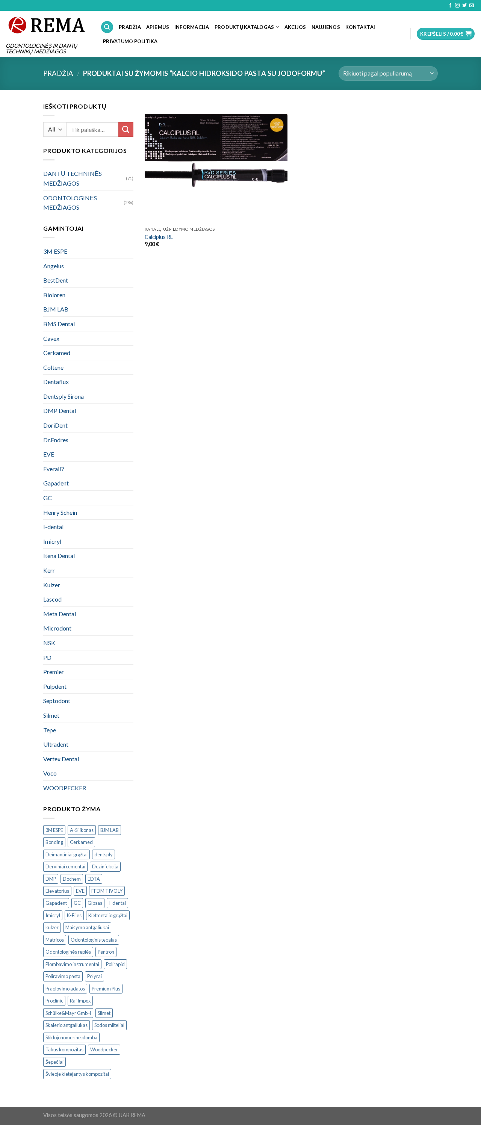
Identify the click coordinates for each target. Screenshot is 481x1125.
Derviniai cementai (65, 866)
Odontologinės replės (68, 952)
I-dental (53, 526)
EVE (48, 454)
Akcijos (295, 27)
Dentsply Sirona (63, 396)
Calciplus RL (159, 237)
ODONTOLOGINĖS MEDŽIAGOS (70, 202)
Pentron (106, 952)
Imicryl (52, 541)
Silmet (51, 715)
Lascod (52, 599)
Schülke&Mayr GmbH (68, 1013)
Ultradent (55, 744)
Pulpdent (55, 686)
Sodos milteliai (109, 1025)
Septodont (56, 700)
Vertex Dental (61, 758)
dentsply (103, 854)
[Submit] (125, 129)
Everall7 (53, 468)
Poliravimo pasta (62, 976)
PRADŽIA (130, 27)
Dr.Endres (55, 439)
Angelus (53, 265)
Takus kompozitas (64, 1049)
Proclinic (54, 1001)
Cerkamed (56, 352)
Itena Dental (59, 555)
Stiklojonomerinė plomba (71, 1037)
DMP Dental (59, 410)
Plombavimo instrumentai (72, 964)
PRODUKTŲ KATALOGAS (244, 27)
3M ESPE (55, 251)
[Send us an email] (471, 5)
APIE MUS (157, 27)
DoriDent (55, 425)
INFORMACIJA (191, 27)
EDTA (94, 879)
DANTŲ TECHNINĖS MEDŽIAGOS (72, 178)
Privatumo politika (130, 41)
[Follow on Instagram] (457, 5)
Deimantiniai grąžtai (66, 854)
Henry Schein (60, 512)
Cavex (51, 338)
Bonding (54, 842)
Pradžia (58, 73)
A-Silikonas (82, 830)
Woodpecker (104, 1049)
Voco (50, 773)
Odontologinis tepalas (94, 940)
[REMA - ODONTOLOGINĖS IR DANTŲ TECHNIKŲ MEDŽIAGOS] (47, 25)
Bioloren (54, 294)
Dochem (72, 879)
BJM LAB (55, 309)
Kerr (49, 570)
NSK (49, 642)
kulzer (52, 927)
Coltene (53, 367)
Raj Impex (80, 1001)
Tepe (49, 729)
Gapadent (56, 483)
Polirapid (115, 964)
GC (47, 497)
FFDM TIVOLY (107, 891)
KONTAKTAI (360, 27)
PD (47, 657)
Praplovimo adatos (65, 989)
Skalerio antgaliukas (66, 1025)
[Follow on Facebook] (450, 5)
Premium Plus (106, 989)
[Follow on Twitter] (464, 5)
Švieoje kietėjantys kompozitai (77, 1074)
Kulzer (51, 584)
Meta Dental (59, 613)
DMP (50, 879)
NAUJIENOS (326, 27)
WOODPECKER (64, 787)
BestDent (55, 280)
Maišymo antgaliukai (87, 927)
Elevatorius (57, 891)
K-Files (74, 915)
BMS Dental (59, 323)
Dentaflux (56, 381)
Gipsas (95, 903)
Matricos (54, 940)
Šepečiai (54, 1062)
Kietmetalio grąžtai (107, 915)
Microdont (57, 628)
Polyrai (94, 976)
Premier (53, 671)
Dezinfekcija (105, 866)
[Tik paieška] (107, 27)
